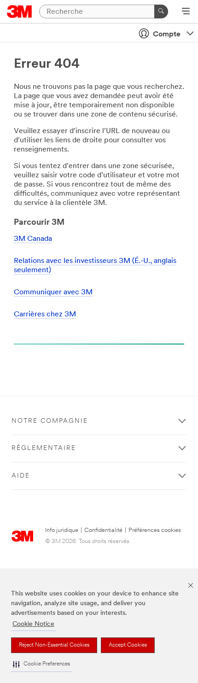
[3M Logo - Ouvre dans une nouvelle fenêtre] (19, 11)
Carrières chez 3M (45, 314)
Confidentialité (103, 530)
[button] (41, 664)
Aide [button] (21, 476)
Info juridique (61, 530)
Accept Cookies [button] (128, 645)
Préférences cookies (154, 530)
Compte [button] (166, 34)
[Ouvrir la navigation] (186, 12)
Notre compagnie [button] (50, 421)
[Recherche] (161, 11)
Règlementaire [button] (44, 448)
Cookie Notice (33, 624)
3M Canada (33, 239)
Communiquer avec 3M (53, 292)
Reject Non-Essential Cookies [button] (54, 645)
